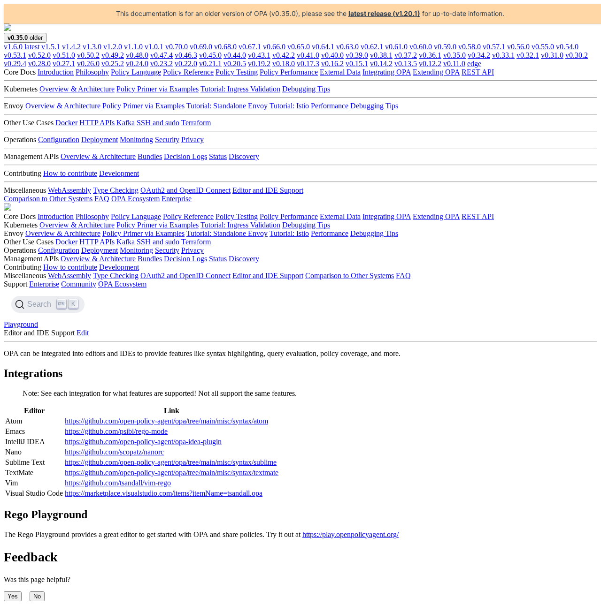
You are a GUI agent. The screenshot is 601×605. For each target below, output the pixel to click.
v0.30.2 (576, 55)
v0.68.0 (225, 47)
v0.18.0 (283, 64)
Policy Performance (289, 72)
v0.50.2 (88, 55)
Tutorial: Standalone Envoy (227, 106)
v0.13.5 (405, 64)
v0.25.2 (112, 64)
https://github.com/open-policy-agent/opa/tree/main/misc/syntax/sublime (171, 462)
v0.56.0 (518, 47)
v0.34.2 (479, 55)
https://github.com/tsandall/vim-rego (118, 483)
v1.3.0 (92, 47)
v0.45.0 (210, 55)
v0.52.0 (39, 55)
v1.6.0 (21, 47)
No (37, 596)
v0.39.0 (357, 55)
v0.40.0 (332, 55)
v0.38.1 (381, 55)
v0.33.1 (503, 55)
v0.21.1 (210, 64)
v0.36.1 (430, 55)
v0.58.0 (469, 47)
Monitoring (136, 140)
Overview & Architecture (77, 89)
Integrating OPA (386, 72)
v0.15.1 (357, 64)
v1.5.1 (50, 47)
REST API (478, 72)
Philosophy (92, 72)
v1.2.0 (112, 47)
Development (119, 173)
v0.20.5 (234, 64)
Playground (21, 324)
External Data (340, 72)
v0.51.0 (64, 55)
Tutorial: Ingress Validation (240, 89)
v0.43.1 (259, 55)
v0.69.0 (201, 47)
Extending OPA (436, 72)
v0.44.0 (234, 55)
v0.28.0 (39, 64)
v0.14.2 (381, 64)
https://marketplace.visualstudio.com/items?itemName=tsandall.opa (163, 493)
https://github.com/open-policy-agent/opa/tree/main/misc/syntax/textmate (171, 472)
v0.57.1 (494, 47)
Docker (66, 123)
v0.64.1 (323, 47)
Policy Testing (237, 72)
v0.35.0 (454, 55)
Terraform (196, 123)
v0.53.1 (15, 55)
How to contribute (70, 173)
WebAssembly (69, 190)
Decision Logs (185, 156)
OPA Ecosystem (135, 199)
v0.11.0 (454, 64)
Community (78, 284)
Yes (13, 596)
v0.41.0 (308, 55)
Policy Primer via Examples (157, 89)
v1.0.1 (154, 47)
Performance (329, 106)
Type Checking (116, 190)
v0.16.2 (332, 64)
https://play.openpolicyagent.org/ (350, 534)
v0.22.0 (186, 64)
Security (167, 140)
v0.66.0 (274, 47)
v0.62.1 (372, 47)
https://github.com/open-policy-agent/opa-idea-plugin (143, 442)
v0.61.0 (396, 47)
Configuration (58, 140)
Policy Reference (188, 72)
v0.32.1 (527, 55)
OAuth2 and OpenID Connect (185, 190)
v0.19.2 (259, 64)
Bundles (150, 156)
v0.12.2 (430, 64)
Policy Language (136, 72)
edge (474, 64)
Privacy (192, 140)
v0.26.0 (88, 64)
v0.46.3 (186, 55)
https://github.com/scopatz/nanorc (114, 452)
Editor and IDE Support (267, 190)
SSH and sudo (158, 123)
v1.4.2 (71, 47)
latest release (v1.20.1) (384, 13)
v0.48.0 (137, 55)
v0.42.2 (283, 55)
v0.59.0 (445, 47)
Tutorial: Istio (289, 106)
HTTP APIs (97, 123)
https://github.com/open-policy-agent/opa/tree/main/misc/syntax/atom (166, 421)
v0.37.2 (405, 55)
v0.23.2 (161, 64)
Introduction (56, 72)
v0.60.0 (420, 47)
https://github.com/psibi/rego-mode (116, 431)
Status (218, 156)
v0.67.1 (250, 47)
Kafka (125, 123)
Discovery (244, 156)
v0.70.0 (176, 47)
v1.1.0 (133, 47)
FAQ (101, 199)
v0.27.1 (64, 64)
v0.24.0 (137, 64)
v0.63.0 (347, 47)
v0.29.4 (15, 64)
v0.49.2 (112, 55)
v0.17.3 (308, 64)
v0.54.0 (567, 47)
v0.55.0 (543, 47)
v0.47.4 (161, 55)
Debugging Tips (306, 89)
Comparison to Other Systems (48, 199)
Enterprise (177, 199)
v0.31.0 (552, 55)
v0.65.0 (298, 47)
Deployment (99, 140)
